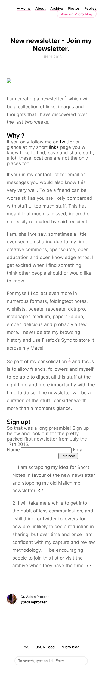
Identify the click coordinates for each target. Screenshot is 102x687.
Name (13, 449)
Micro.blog (70, 647)
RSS (26, 647)
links (54, 147)
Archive (56, 8)
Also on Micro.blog (76, 14)
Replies (90, 8)
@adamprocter (34, 602)
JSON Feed (45, 647)
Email (79, 449)
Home (24, 8)
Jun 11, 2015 (51, 57)
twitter (67, 141)
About (40, 8)
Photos (74, 8)
